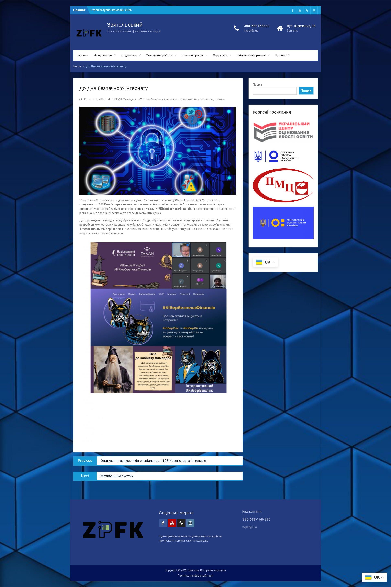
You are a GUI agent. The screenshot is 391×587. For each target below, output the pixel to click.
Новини (221, 99)
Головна (82, 55)
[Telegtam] (307, 10)
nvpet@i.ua (251, 30)
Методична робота (159, 55)
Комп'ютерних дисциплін (161, 99)
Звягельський (125, 25)
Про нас (280, 55)
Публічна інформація (251, 55)
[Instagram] (314, 10)
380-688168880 (257, 26)
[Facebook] (293, 10)
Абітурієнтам (103, 55)
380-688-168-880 (256, 519)
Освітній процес (193, 55)
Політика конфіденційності (195, 575)
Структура (220, 55)
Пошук (257, 84)
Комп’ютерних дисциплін (196, 99)
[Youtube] (300, 10)
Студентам (129, 55)
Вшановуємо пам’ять (105, 10)
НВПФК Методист (124, 99)
